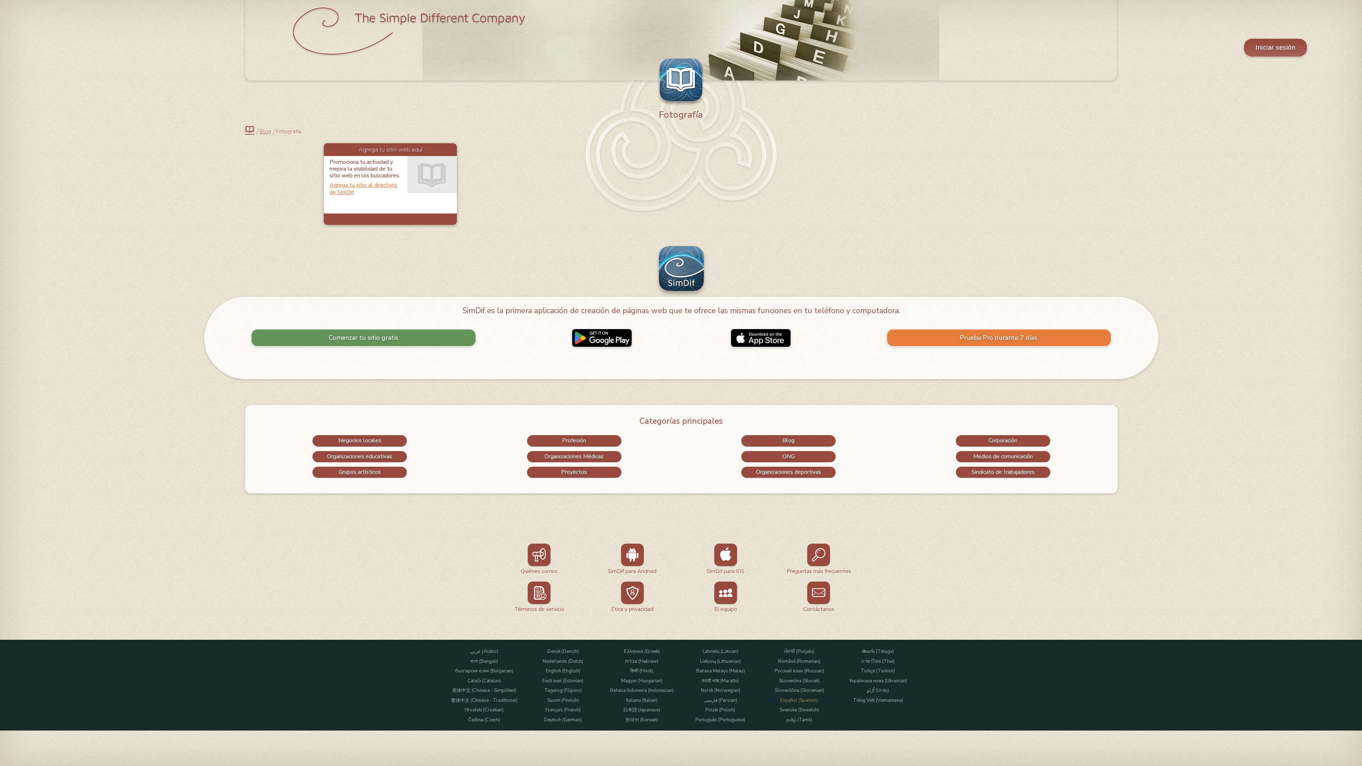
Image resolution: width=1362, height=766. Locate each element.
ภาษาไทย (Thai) (878, 662)
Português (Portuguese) (720, 720)
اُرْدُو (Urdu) (878, 691)
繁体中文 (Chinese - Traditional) (484, 701)
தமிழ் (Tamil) (799, 720)
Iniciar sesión (1275, 47)
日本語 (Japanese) (641, 710)
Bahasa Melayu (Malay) (720, 671)
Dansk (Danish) (563, 652)
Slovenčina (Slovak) (799, 681)
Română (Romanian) (799, 662)
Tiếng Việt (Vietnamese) (878, 701)
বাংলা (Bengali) (484, 662)
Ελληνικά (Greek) (642, 652)
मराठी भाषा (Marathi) (720, 681)
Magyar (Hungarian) (642, 681)
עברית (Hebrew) (641, 662)
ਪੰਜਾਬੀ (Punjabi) (799, 652)
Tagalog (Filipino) (563, 691)
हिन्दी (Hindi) (641, 671)
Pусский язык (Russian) (799, 671)
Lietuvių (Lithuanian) (720, 662)
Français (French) (563, 710)
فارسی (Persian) (720, 701)
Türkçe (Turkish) (878, 671)
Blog (265, 131)
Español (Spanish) (799, 701)
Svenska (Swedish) (799, 710)
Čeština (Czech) (484, 720)
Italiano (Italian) (642, 701)
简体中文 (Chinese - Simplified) (484, 691)
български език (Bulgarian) (484, 671)
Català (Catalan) (484, 681)
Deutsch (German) (563, 720)
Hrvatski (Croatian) (484, 710)
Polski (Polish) (720, 710)
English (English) (563, 671)
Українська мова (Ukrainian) (878, 681)
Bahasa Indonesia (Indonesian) (642, 691)
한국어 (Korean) (641, 720)
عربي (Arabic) (484, 652)
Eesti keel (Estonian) (562, 681)
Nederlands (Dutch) (563, 662)
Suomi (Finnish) (563, 701)
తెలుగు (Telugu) (878, 652)
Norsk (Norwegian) (720, 691)
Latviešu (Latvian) (720, 652)
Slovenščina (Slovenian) (799, 691)
